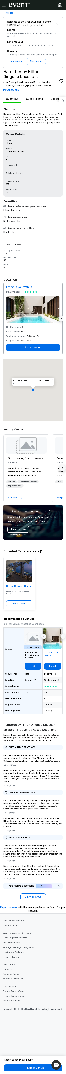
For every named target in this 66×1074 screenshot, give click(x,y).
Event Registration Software (17, 938)
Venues (9, 13)
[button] (33, 390)
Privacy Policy (9, 986)
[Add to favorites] (61, 81)
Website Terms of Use (13, 996)
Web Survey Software (13, 952)
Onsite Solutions (11, 925)
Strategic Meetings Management (19, 947)
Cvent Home (9, 964)
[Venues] (60, 5)
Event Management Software (17, 933)
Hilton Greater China (18, 586)
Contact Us (8, 969)
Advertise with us (11, 1000)
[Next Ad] (61, 318)
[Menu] (3, 5)
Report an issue (8, 907)
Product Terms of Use (13, 991)
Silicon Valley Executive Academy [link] (26, 458)
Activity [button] (11, 482)
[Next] (62, 100)
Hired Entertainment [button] (28, 482)
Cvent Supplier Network (14, 920)
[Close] (57, 23)
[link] (26, 445)
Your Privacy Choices (13, 979)
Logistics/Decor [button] (14, 486)
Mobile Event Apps (11, 942)
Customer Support (12, 974)
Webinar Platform (11, 957)
